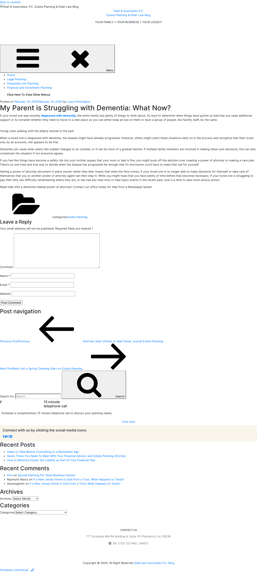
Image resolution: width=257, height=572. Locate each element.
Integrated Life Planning (22, 83)
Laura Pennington (78, 101)
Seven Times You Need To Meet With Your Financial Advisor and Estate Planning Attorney (66, 456)
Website (5, 293)
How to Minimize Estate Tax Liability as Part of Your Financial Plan (51, 460)
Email (4, 285)
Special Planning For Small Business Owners (47, 475)
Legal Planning (16, 79)
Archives (5, 498)
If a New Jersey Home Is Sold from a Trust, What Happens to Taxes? (78, 479)
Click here (128, 421)
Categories (7, 512)
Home (11, 75)
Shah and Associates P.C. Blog (154, 563)
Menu (109, 70)
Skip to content (10, 2)
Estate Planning (77, 217)
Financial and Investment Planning (29, 87)
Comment (6, 267)
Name (5, 276)
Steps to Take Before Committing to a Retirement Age (43, 451)
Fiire (10, 475)
